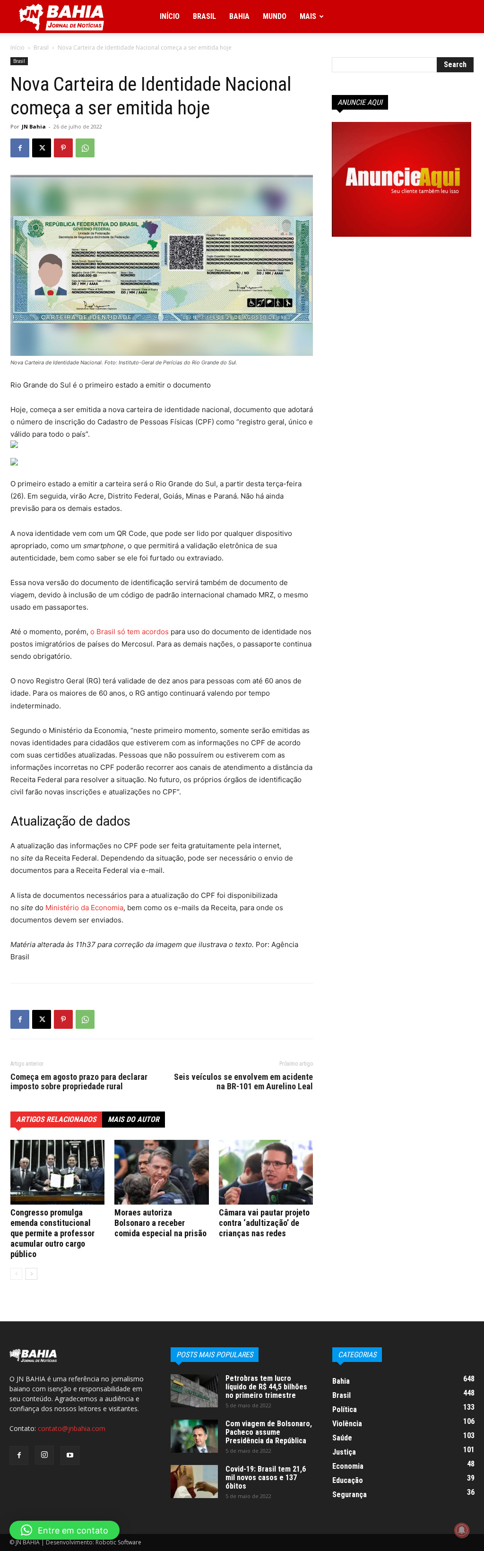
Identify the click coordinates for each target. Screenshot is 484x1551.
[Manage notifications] (461, 1530)
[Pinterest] (63, 147)
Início (170, 16)
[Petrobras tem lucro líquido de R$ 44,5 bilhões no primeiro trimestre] (194, 1390)
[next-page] (31, 1274)
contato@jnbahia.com (71, 1428)
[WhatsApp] (85, 147)
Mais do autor (133, 1119)
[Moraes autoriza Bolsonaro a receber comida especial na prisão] (161, 1172)
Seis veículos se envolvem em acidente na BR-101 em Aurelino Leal (243, 1081)
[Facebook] (19, 147)
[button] (64, 1530)
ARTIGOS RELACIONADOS (56, 1119)
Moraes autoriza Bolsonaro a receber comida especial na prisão (160, 1222)
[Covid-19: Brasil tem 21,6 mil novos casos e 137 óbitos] (194, 1481)
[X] (41, 147)
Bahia (239, 16)
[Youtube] (69, 1455)
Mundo (274, 16)
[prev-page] (16, 1274)
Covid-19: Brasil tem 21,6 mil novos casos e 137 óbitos (265, 1478)
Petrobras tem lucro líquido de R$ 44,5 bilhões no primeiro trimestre (266, 1387)
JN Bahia (34, 126)
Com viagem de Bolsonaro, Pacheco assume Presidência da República (268, 1432)
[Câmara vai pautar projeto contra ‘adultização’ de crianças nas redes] (266, 1172)
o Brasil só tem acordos (129, 631)
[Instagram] (44, 1455)
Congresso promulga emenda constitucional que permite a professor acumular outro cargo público (52, 1233)
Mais (308, 16)
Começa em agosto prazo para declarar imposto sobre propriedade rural (78, 1081)
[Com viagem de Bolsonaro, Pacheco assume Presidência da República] (194, 1436)
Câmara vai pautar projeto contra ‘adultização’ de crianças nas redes (264, 1222)
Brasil (204, 16)
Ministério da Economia (84, 907)
